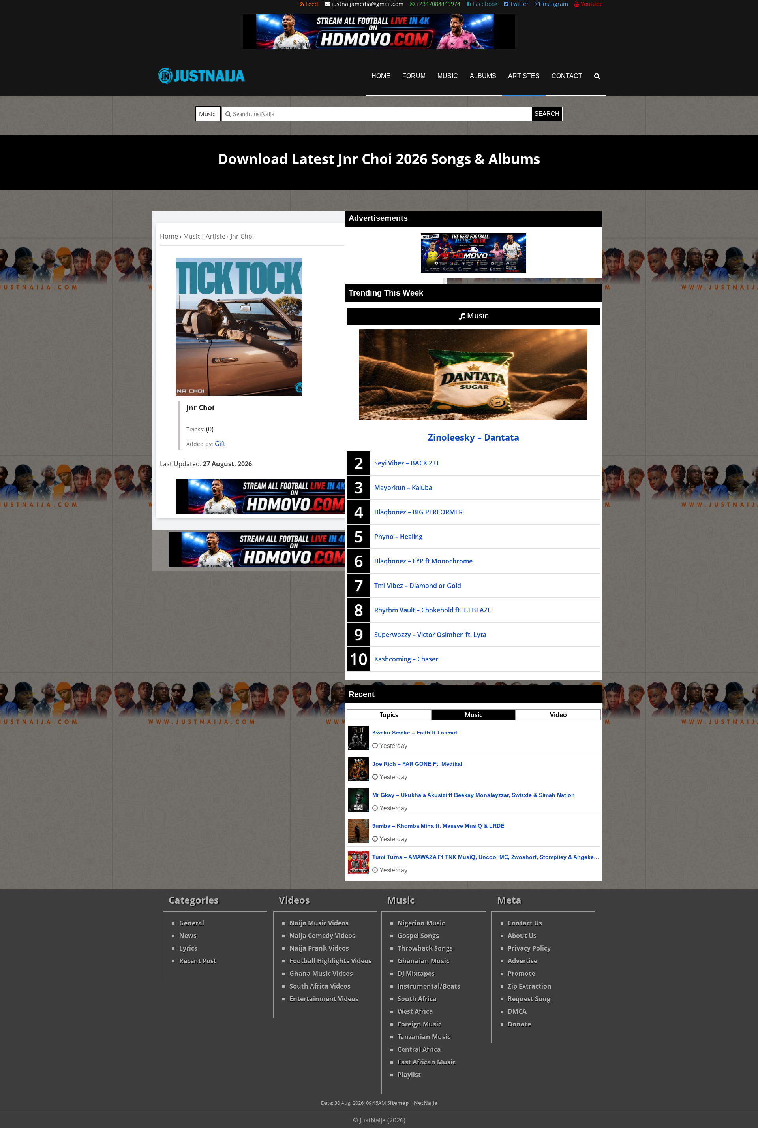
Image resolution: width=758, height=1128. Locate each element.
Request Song (529, 998)
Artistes (524, 76)
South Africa (417, 998)
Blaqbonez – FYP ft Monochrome (423, 561)
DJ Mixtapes (416, 973)
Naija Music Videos (319, 923)
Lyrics (188, 948)
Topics (389, 715)
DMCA (517, 1011)
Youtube (591, 4)
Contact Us (525, 923)
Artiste (215, 236)
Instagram (554, 4)
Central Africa (419, 1049)
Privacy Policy (529, 948)
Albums (483, 76)
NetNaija (425, 1102)
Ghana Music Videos (321, 973)
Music (447, 76)
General (191, 923)
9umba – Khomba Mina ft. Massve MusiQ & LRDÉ (438, 826)
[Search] (597, 76)
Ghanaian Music (423, 961)
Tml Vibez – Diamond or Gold (417, 585)
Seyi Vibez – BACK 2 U (406, 463)
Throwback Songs (425, 948)
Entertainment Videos (323, 998)
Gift (220, 443)
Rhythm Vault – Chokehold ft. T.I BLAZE (432, 610)
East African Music (427, 1062)
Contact (567, 76)
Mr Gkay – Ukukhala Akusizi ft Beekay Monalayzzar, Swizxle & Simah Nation (473, 795)
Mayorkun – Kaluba (403, 487)
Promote (521, 973)
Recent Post (197, 961)
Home (380, 76)
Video (558, 715)
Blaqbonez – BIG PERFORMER (418, 512)
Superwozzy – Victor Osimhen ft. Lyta (430, 634)
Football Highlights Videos (330, 961)
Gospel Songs (418, 935)
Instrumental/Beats (429, 986)
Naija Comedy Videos (322, 935)
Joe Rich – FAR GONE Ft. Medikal (417, 764)
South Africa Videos (320, 986)
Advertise (522, 961)
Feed (311, 4)
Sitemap (398, 1102)
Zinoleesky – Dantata (473, 437)
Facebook (484, 4)
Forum (414, 76)
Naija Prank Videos (319, 948)
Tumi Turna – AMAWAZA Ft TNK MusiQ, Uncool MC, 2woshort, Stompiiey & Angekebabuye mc (497, 857)
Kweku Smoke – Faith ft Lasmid (414, 732)
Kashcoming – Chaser (406, 659)
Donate (519, 1024)
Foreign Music (419, 1024)
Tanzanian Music (424, 1036)
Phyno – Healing (398, 536)
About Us (522, 935)
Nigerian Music (421, 923)
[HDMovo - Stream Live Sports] (379, 47)
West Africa (415, 1011)
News (188, 935)
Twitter (518, 4)
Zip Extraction (530, 986)
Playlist (409, 1074)
